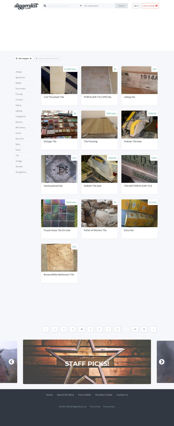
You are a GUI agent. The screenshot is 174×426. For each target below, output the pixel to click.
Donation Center (103, 394)
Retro (18, 144)
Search (121, 5)
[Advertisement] (87, 31)
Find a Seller (84, 394)
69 (144, 329)
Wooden (19, 166)
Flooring (19, 94)
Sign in (136, 6)
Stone (18, 150)
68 (135, 329)
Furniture (19, 99)
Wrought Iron (21, 172)
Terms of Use (95, 406)
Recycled (20, 138)
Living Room (21, 116)
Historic (19, 105)
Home (49, 394)
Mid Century (20, 127)
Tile (17, 155)
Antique (19, 72)
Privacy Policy (109, 406)
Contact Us (122, 394)
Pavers (18, 133)
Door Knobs (20, 88)
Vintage (19, 161)
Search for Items (65, 394)
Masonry (19, 122)
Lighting (19, 111)
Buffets (18, 83)
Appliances (20, 77)
